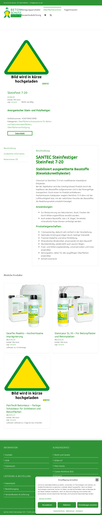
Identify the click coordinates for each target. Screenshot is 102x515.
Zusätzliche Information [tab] (14, 153)
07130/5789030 (22, 3)
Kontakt (8, 454)
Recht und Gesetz (62, 454)
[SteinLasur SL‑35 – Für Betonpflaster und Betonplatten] (75, 306)
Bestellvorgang (12, 488)
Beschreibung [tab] (10, 148)
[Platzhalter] (26, 62)
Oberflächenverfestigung (18, 127)
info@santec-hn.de (36, 3)
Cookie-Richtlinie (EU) (64, 471)
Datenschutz (70, 511)
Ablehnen (67, 505)
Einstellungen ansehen (88, 505)
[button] (97, 480)
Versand (14, 102)
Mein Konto (59, 465)
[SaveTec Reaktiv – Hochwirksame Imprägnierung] (27, 306)
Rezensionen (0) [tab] (11, 159)
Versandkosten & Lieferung (17, 494)
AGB (7, 460)
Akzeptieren (47, 505)
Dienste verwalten (45, 498)
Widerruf (58, 460)
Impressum (79, 511)
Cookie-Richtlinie (59, 511)
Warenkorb (10, 483)
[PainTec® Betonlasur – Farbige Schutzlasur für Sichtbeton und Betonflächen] (27, 378)
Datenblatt (20, 133)
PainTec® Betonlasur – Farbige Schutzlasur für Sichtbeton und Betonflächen (23, 408)
